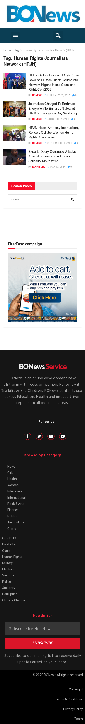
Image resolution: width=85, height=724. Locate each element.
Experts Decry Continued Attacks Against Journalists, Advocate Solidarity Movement (52, 156)
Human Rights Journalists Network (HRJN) (49, 50)
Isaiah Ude (38, 166)
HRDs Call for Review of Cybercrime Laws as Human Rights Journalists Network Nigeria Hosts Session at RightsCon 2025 (54, 82)
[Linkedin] (51, 436)
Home (7, 50)
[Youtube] (62, 436)
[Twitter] (39, 436)
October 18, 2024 (58, 119)
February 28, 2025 (58, 95)
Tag (17, 50)
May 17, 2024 (57, 166)
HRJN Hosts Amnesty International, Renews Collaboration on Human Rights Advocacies (53, 132)
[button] (15, 36)
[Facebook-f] (27, 436)
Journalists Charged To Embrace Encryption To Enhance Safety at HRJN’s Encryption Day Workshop (53, 108)
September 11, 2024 (59, 143)
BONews (37, 95)
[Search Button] (72, 198)
